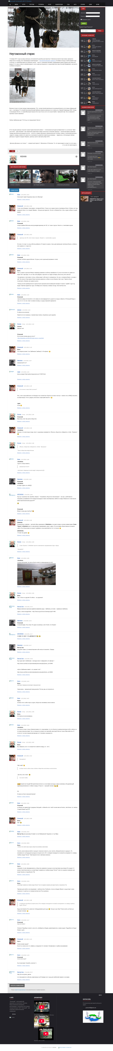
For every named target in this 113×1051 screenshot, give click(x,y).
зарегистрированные (20, 989)
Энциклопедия (59, 4)
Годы (68, 4)
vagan (18, 372)
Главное (94, 38)
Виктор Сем (20, 606)
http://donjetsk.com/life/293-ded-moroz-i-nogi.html (30, 338)
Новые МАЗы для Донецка (63, 184)
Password (83, 16)
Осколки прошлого (96, 78)
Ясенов (19, 324)
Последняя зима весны (97, 65)
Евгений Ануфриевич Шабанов (48, 60)
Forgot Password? (88, 27)
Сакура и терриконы (96, 52)
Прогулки (31, 4)
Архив (97, 4)
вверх (100, 995)
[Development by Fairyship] (64, 1047)
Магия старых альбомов (97, 93)
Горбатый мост (95, 103)
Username (83, 12)
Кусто (18, 681)
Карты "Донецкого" (94, 196)
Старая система (95, 84)
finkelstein (20, 360)
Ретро (23, 4)
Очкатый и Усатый (96, 75)
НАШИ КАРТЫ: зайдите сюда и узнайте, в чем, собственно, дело (96, 200)
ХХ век (49, 4)
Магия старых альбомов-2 (98, 79)
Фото (75, 4)
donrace (19, 310)
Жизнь (16, 4)
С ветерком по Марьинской (95, 98)
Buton (18, 194)
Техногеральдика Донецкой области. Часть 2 (98, 41)
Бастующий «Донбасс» (39, 184)
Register (81, 27)
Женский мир (95, 56)
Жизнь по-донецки (96, 50)
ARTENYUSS (20, 494)
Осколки (83, 4)
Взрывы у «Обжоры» (15, 184)
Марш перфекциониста (97, 88)
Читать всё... (90, 122)
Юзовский (20, 206)
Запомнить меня (86, 19)
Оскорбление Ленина (97, 70)
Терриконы (41, 4)
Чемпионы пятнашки (97, 61)
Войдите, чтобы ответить (23, 199)
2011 (18, 151)
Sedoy (18, 831)
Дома (90, 4)
